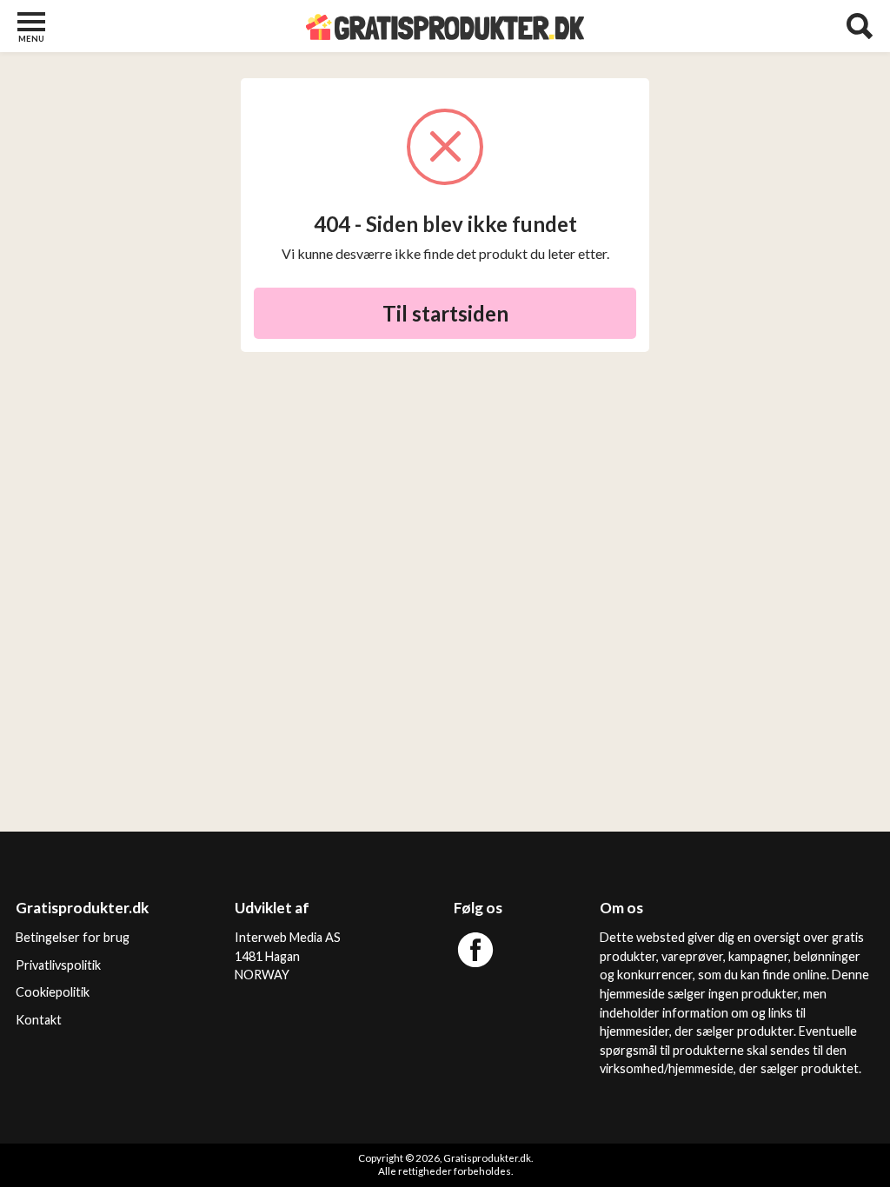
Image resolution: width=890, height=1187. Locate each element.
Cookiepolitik (53, 992)
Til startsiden (445, 313)
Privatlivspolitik (58, 965)
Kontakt (39, 1019)
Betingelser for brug (73, 937)
